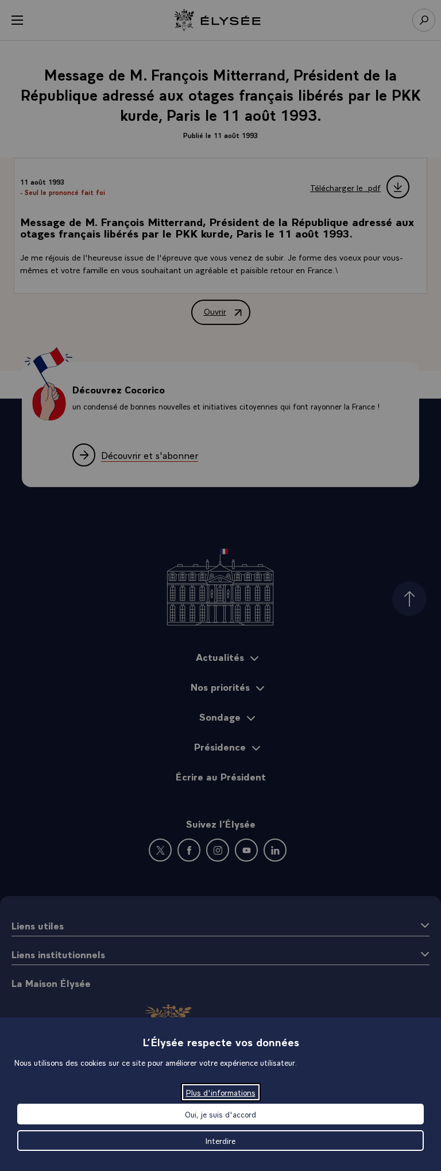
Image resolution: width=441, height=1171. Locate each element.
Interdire (220, 1140)
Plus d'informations (221, 1092)
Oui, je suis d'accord (220, 1114)
